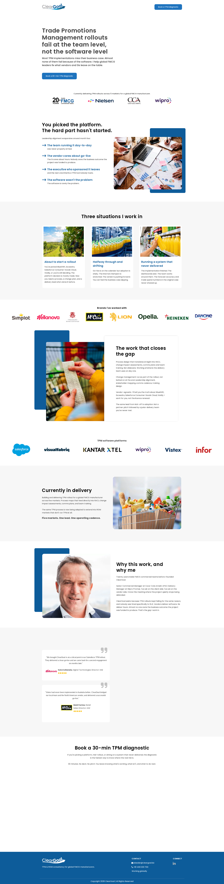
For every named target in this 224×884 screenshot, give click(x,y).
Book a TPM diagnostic (168, 7)
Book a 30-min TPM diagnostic (59, 76)
